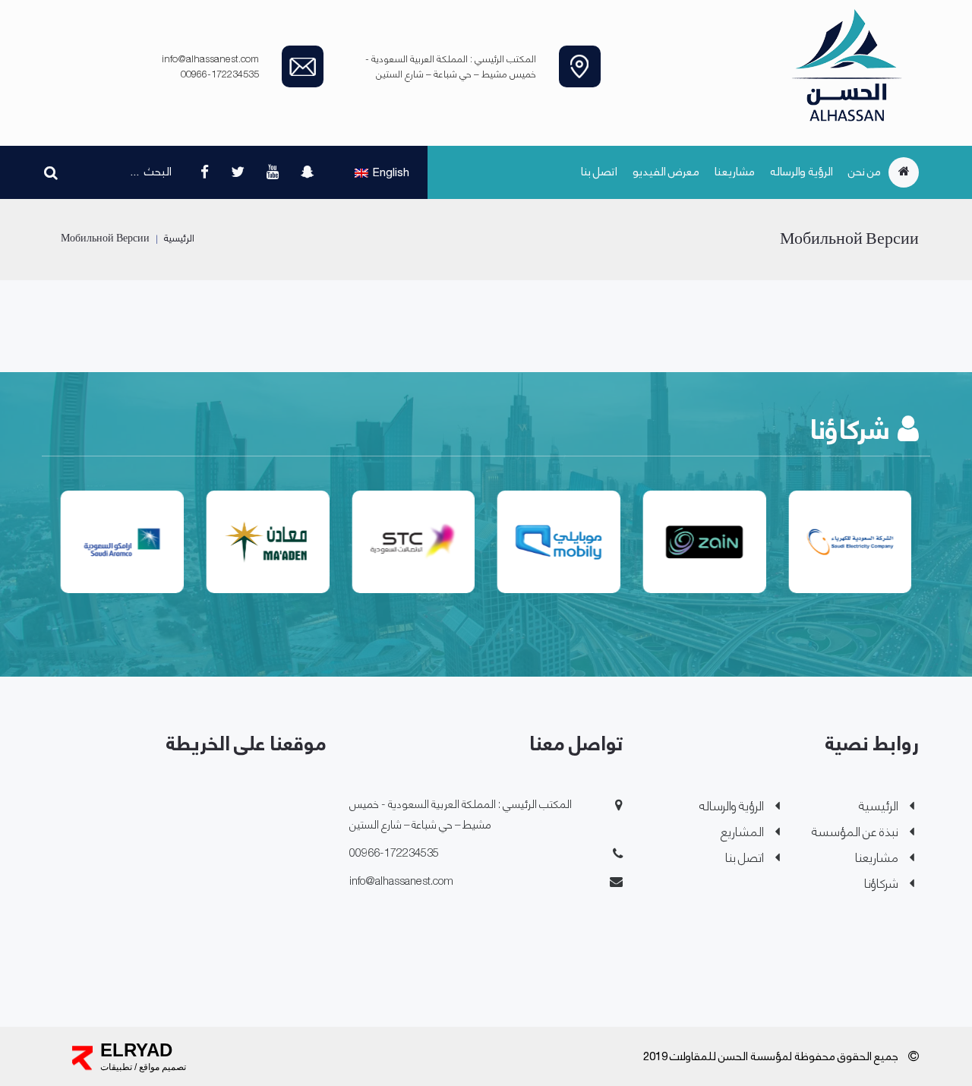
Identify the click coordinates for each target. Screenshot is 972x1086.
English (391, 173)
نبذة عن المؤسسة (855, 833)
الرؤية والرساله (801, 172)
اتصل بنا (599, 172)
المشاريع (742, 833)
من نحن (864, 172)
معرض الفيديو (666, 172)
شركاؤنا (881, 884)
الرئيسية (178, 238)
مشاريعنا (735, 172)
